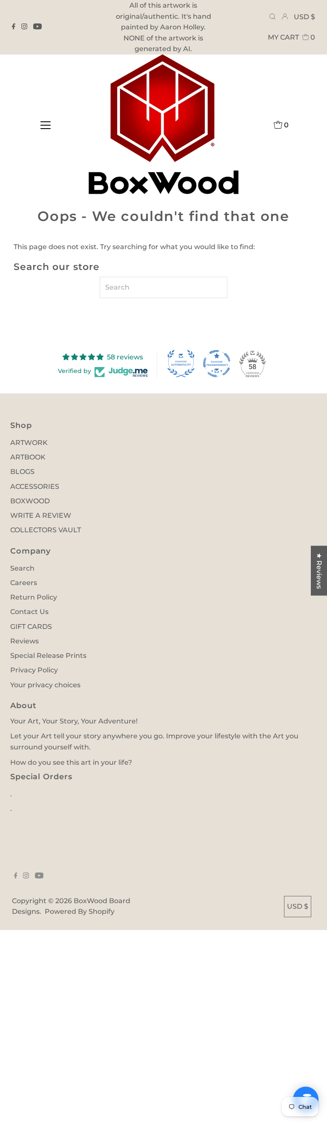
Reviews (24, 641)
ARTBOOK (28, 457)
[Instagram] (24, 27)
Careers (23, 583)
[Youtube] (37, 27)
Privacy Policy (34, 670)
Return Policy (33, 597)
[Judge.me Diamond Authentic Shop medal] (181, 363)
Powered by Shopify (80, 911)
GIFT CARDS (31, 627)
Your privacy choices (45, 685)
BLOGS (22, 472)
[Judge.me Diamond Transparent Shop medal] (216, 363)
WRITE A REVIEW (40, 515)
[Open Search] (272, 17)
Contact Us (29, 612)
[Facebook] (13, 27)
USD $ (304, 17)
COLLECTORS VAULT (45, 530)
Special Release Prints (48, 655)
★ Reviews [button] (319, 571)
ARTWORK (29, 443)
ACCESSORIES (34, 486)
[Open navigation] (45, 124)
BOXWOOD (30, 501)
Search (22, 568)
